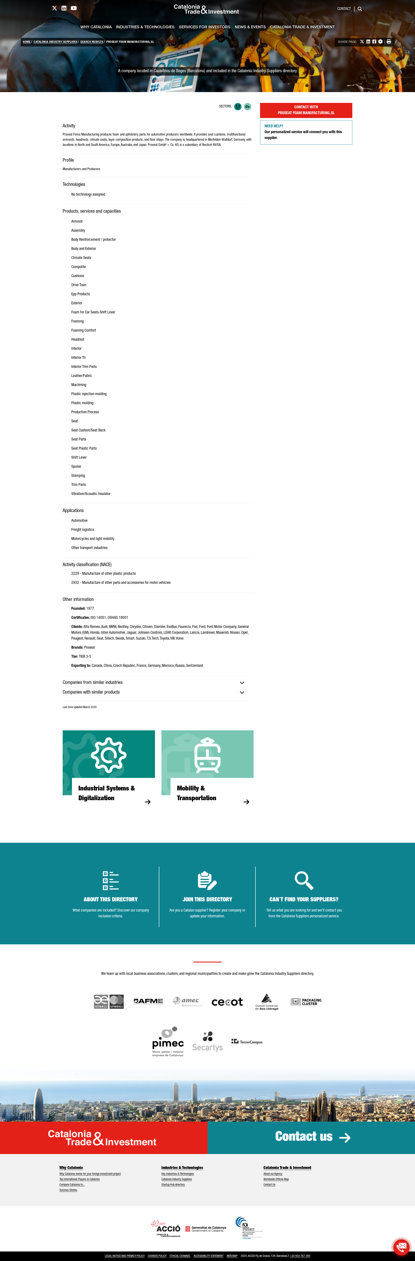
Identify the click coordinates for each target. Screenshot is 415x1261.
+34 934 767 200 (300, 1256)
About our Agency (272, 1174)
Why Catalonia (96, 27)
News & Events (250, 27)
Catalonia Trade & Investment (302, 27)
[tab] (158, 683)
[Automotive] (247, 106)
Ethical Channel (180, 1256)
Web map (232, 1256)
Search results (91, 42)
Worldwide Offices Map (276, 1179)
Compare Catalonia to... (72, 1184)
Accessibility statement (208, 1256)
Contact (344, 9)
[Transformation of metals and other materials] (238, 106)
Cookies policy (157, 1256)
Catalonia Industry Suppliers (55, 42)
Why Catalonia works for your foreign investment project (90, 1174)
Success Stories (68, 1190)
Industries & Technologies (145, 27)
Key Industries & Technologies (177, 1174)
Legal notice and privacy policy (125, 1256)
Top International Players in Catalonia (79, 1179)
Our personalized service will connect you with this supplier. (303, 132)
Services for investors (204, 27)
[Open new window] (266, 1002)
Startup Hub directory (173, 1184)
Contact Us (269, 1184)
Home (26, 42)
